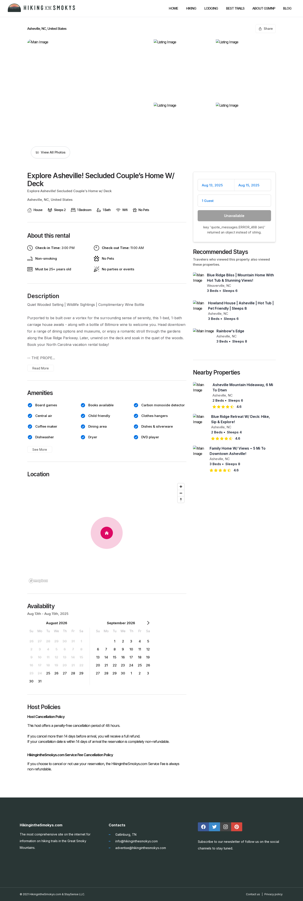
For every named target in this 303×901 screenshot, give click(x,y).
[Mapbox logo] (38, 580)
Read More (40, 368)
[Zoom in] (181, 486)
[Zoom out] (181, 493)
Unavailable (234, 215)
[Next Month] (148, 623)
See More (39, 449)
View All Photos (53, 152)
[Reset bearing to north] (181, 499)
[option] (31, 641)
